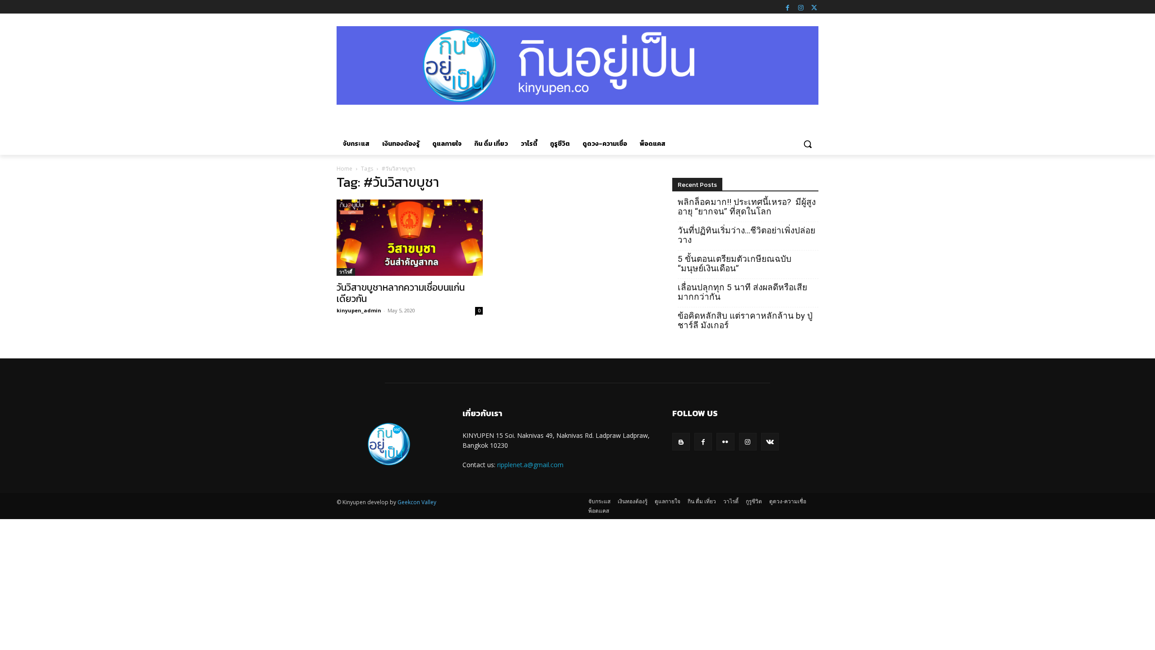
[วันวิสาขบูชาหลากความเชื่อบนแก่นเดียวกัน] (410, 238)
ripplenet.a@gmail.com (530, 464)
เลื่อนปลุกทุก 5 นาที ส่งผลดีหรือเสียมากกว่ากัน (742, 292)
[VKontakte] (770, 441)
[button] (807, 144)
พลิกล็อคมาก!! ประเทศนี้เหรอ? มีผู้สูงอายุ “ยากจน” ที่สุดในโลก (747, 206)
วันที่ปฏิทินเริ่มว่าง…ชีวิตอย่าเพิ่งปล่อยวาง (746, 235)
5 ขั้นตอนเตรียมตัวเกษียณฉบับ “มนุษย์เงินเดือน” (734, 263)
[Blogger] (681, 441)
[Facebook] (787, 6)
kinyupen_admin (359, 310)
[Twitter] (813, 6)
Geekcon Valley (416, 502)
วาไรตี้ (345, 272)
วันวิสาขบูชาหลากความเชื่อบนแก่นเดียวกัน (401, 293)
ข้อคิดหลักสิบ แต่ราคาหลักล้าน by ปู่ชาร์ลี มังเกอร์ (745, 320)
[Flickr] (725, 441)
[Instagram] (800, 6)
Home (344, 168)
